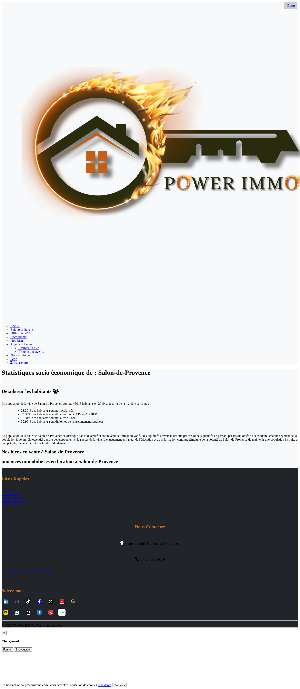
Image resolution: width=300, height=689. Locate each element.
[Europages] (62, 613)
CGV (5, 504)
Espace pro (20, 362)
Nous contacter (20, 355)
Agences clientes (21, 344)
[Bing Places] (17, 613)
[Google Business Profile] (73, 601)
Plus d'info (104, 685)
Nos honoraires (12, 497)
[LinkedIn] (6, 602)
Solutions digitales (22, 329)
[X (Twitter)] (51, 602)
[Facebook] (39, 602)
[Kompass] (50, 612)
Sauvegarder (23, 649)
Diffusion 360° (20, 333)
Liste (292, 5)
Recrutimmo (18, 337)
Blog (13, 359)
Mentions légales (13, 501)
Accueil (15, 326)
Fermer (7, 649)
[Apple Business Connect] (28, 613)
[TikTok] (28, 602)
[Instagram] (17, 602)
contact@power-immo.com (28, 571)
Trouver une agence (31, 351)
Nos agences (10, 494)
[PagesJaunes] (5, 612)
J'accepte (119, 685)
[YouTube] (62, 602)
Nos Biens (17, 340)
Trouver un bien (28, 348)
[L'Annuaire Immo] (39, 612)
